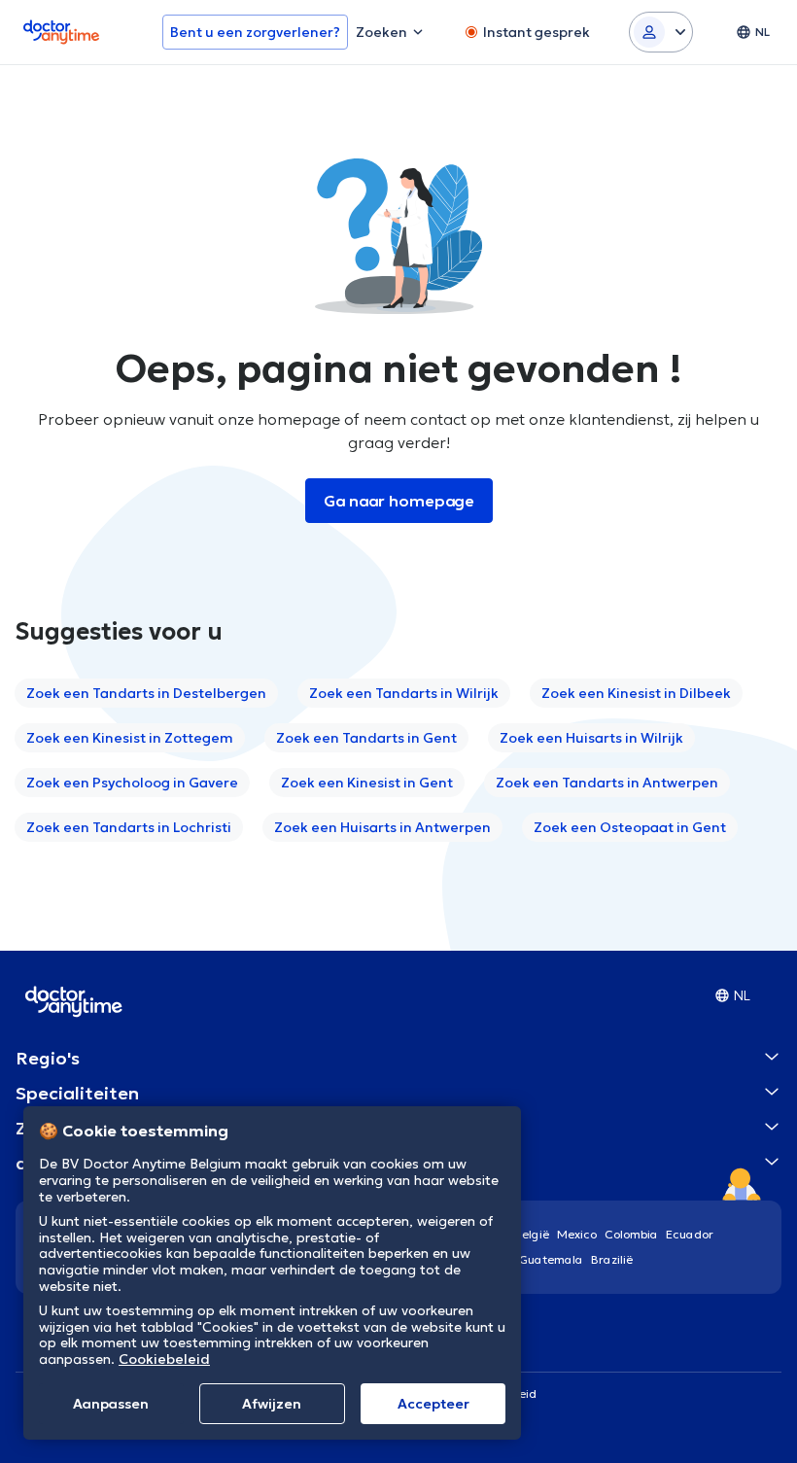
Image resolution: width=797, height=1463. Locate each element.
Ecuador (689, 1234)
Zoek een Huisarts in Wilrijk (591, 738)
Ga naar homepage (399, 500)
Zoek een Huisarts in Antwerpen (382, 827)
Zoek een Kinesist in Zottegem (129, 738)
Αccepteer (433, 1403)
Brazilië (612, 1259)
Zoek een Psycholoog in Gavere (132, 782)
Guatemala (551, 1259)
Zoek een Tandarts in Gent (366, 738)
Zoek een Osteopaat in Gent (630, 827)
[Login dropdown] (661, 32)
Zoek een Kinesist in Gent (367, 782)
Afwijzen (271, 1403)
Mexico (577, 1234)
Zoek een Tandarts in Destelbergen (146, 693)
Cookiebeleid (164, 1359)
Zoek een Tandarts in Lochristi (128, 827)
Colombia (631, 1234)
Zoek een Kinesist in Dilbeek (636, 693)
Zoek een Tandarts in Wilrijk (404, 693)
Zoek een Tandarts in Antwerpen (607, 782)
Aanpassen (111, 1403)
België (531, 1234)
